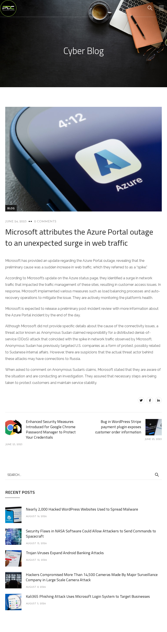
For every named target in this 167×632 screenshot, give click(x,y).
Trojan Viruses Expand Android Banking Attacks (65, 553)
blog (11, 208)
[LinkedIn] (158, 400)
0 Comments (45, 221)
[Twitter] (141, 400)
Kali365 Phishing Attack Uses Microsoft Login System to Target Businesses (88, 596)
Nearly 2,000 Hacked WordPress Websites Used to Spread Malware (82, 509)
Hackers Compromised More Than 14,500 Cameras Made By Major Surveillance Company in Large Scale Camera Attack (92, 577)
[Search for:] (83, 474)
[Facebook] (150, 400)
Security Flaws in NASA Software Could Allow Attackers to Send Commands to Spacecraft (91, 533)
